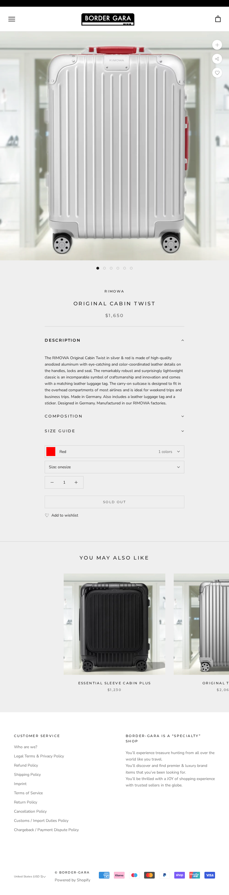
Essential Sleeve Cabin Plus (114, 683)
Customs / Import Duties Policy (41, 820)
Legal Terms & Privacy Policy (39, 756)
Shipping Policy (27, 774)
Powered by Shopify (72, 880)
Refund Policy (26, 765)
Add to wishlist (64, 515)
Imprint (20, 783)
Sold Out (114, 502)
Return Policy (25, 802)
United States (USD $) (28, 877)
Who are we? (25, 747)
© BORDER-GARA (72, 872)
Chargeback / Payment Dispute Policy (46, 829)
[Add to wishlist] (217, 73)
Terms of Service (28, 793)
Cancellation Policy (30, 811)
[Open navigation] (11, 19)
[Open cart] (218, 19)
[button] (114, 340)
